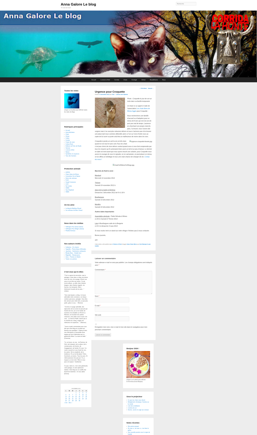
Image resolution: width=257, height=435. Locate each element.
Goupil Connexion (71, 182)
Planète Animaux (70, 230)
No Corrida (69, 186)
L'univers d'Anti (70, 150)
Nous (164, 80)
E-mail (97, 305)
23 (79, 398)
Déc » (70, 402)
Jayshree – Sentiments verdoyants (76, 251)
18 (86, 396)
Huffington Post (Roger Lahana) (75, 229)
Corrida (116, 80)
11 (86, 395)
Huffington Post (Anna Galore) (74, 227)
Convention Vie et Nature (73, 176)
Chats (125, 80)
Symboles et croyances (72, 154)
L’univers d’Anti (105, 80)
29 (76, 400)
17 (83, 396)
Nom (97, 296)
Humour (68, 148)
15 (76, 396)
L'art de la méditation (134, 406)
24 (83, 398)
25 (86, 398)
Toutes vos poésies (71, 259)
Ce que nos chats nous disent (136, 400)
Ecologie (134, 80)
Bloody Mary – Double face (73, 253)
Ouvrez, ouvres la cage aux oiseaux (138, 410)
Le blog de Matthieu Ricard (73, 208)
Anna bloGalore (70, 132)
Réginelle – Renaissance (73, 255)
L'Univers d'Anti (116, 244)
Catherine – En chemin (72, 247)
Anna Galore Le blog (78, 4)
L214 (67, 184)
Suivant (151, 88)
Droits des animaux (71, 178)
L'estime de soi (132, 408)
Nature (67, 152)
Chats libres (133, 244)
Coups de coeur (70, 142)
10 (83, 395)
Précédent (143, 88)
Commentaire (100, 270)
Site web (98, 315)
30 (79, 400)
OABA (67, 188)
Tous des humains (71, 156)
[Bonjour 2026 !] (138, 377)
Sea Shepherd (70, 190)
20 (69, 398)
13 (69, 396)
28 (72, 400)
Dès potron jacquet (133, 426)
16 (79, 396)
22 (76, 398)
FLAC (67, 180)
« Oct (65, 402)
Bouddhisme (154, 80)
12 (66, 396)
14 (72, 396)
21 (72, 398)
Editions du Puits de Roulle (73, 146)
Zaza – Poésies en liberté (73, 257)
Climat (143, 80)
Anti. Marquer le (144, 244)
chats (128, 244)
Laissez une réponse (122, 94)
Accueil (93, 80)
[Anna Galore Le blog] (128, 44)
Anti (113, 94)
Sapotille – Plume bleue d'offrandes (76, 249)
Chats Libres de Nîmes (72, 174)
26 (66, 400)
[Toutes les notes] (71, 108)
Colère (67, 138)
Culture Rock (69, 144)
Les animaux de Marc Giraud (74, 210)
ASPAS (68, 172)
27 (69, 400)
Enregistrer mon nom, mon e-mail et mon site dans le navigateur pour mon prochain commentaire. (121, 328)
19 (66, 398)
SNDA (67, 192)
